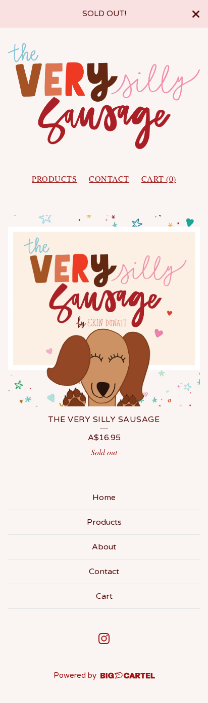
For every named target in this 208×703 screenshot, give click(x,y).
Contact (109, 178)
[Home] (104, 96)
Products (54, 178)
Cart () (158, 178)
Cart (104, 596)
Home (104, 498)
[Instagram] (104, 638)
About (104, 547)
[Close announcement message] (196, 14)
